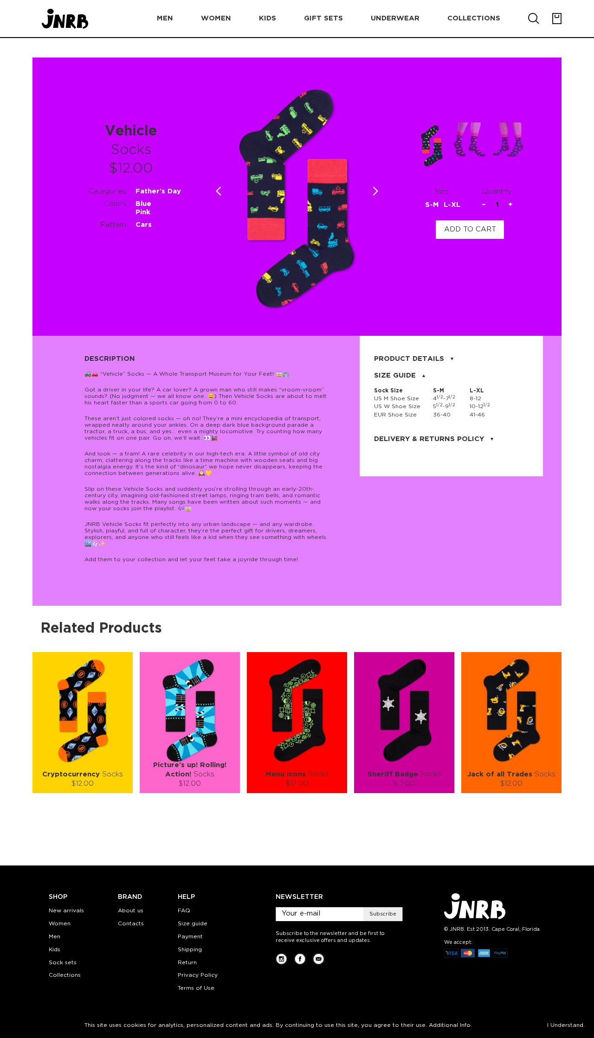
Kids (54, 949)
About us (130, 910)
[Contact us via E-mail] (318, 959)
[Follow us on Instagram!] (281, 959)
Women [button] (216, 18)
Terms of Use (196, 988)
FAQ (184, 910)
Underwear (395, 18)
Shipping (190, 949)
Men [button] (165, 18)
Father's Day (158, 191)
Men (54, 936)
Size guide (192, 923)
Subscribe (382, 914)
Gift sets (323, 18)
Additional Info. (450, 1025)
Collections (65, 975)
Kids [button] (267, 18)
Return (187, 962)
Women (60, 923)
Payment (190, 936)
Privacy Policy (198, 975)
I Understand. (566, 1025)
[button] (375, 191)
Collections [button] (473, 18)
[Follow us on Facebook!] (300, 959)
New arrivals (66, 910)
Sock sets (63, 962)
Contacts (131, 923)
